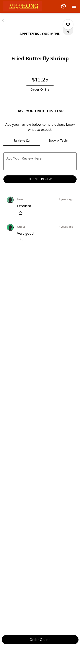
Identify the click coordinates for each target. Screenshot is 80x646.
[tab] (21, 140)
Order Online (40, 639)
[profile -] (63, 6)
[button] (5, 20)
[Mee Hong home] (22, 6)
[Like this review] (21, 213)
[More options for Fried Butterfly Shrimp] (68, 24)
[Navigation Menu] (74, 6)
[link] (40, 89)
